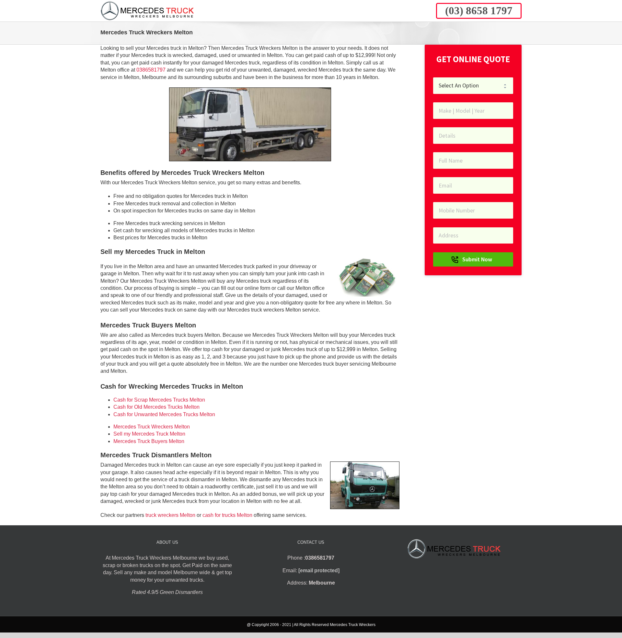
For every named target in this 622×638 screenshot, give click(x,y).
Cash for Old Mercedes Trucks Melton (156, 407)
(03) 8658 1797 (479, 11)
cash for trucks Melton (227, 515)
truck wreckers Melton (170, 515)
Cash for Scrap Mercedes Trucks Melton (159, 400)
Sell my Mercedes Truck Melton (149, 434)
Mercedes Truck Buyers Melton (148, 441)
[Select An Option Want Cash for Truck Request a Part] (473, 85)
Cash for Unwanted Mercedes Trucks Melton (164, 414)
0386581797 (151, 70)
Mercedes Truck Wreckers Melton (151, 426)
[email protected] (319, 570)
